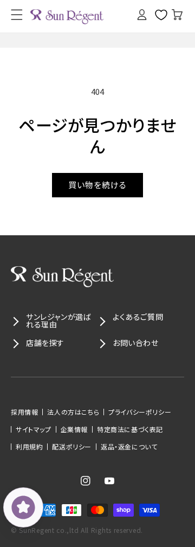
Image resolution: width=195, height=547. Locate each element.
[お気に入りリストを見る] (157, 15)
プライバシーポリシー (139, 412)
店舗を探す (45, 342)
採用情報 (24, 412)
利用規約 (29, 446)
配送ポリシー (72, 446)
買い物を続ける (97, 184)
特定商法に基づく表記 (130, 429)
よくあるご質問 (138, 316)
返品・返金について (129, 446)
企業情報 (74, 429)
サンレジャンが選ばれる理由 (58, 320)
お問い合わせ (136, 342)
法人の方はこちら (73, 412)
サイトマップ (33, 429)
